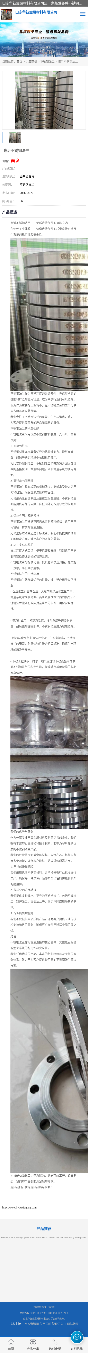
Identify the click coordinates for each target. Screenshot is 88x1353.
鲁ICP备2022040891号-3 (55, 1313)
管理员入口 (59, 1323)
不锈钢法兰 (47, 61)
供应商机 (31, 61)
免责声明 (45, 1323)
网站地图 (73, 1323)
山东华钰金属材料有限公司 (36, 1318)
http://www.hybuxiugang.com (19, 1207)
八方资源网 (32, 1323)
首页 (19, 61)
